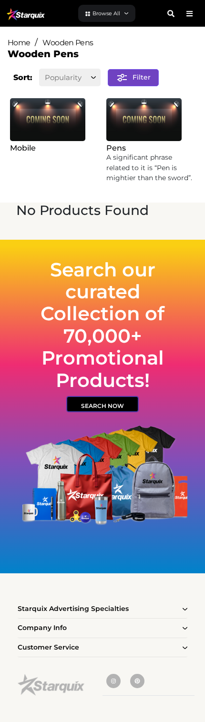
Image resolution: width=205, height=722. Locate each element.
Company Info (42, 627)
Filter (142, 76)
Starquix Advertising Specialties (73, 608)
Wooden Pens (67, 42)
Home (19, 42)
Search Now (102, 405)
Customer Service (48, 647)
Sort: (22, 77)
